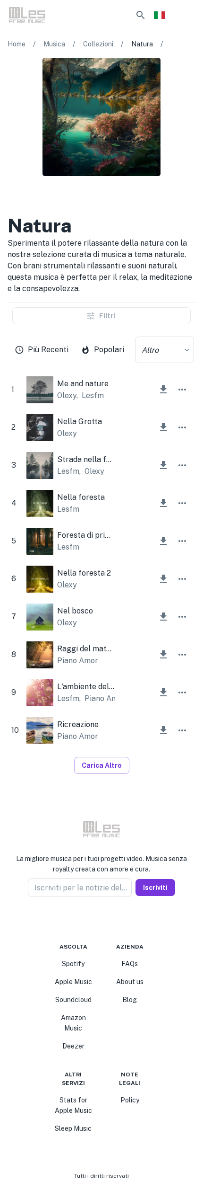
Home (16, 44)
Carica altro (102, 765)
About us (130, 982)
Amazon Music (73, 1023)
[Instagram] (96, 920)
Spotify (73, 964)
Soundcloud (73, 1000)
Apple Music (73, 982)
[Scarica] (163, 389)
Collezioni (98, 44)
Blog (129, 1000)
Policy (129, 1100)
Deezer (73, 1046)
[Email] (118, 920)
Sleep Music (73, 1128)
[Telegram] (107, 920)
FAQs (129, 964)
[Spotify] (48, 195)
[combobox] (164, 350)
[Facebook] (84, 920)
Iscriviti (155, 887)
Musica (54, 44)
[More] (182, 389)
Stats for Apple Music (73, 1105)
